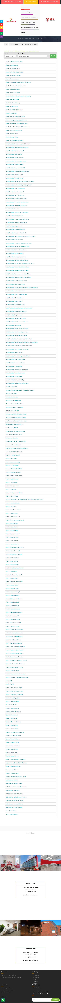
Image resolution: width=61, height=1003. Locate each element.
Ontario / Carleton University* (13, 619)
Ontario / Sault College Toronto (13, 640)
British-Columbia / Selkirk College (14, 154)
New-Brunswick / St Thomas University (15, 431)
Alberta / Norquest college (12, 79)
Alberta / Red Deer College (12, 99)
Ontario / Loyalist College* (12, 585)
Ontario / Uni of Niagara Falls (12, 698)
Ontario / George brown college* (14, 612)
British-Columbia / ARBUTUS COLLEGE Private (17, 212)
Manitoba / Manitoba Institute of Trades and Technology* (20, 390)
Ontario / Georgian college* (12, 565)
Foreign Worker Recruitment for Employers (11, 977)
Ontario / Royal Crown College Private (15, 547)
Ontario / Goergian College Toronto (14, 653)
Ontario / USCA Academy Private (14, 599)
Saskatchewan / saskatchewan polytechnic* (16, 797)
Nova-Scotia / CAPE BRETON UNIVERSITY (16, 441)
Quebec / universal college (12, 729)
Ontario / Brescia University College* (14, 568)
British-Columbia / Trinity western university (16, 205)
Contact (23, 32)
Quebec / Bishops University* (13, 746)
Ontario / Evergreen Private (12, 486)
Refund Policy (36, 977)
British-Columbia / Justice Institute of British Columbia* (19, 308)
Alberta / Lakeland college (12, 65)
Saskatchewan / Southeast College (14, 804)
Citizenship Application (7, 988)
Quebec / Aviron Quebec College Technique (16, 763)
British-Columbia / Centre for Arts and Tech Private (18, 277)
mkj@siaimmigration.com (31, 960)
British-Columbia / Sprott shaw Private (15, 188)
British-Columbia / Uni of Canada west (15, 195)
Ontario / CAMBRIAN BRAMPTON (14, 469)
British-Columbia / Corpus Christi (14, 226)
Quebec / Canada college (12, 725)
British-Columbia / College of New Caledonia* (17, 329)
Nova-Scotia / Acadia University (13, 445)
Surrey (34, 979)
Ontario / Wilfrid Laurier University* (14, 630)
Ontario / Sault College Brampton (14, 643)
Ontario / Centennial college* (13, 595)
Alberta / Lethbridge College (13, 69)
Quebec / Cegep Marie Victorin (13, 766)
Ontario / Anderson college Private (14, 493)
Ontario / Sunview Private (12, 513)
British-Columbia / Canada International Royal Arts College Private (22, 288)
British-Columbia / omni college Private (15, 291)
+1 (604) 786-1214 (31, 892)
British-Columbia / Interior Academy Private (16, 294)
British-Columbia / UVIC (11, 387)
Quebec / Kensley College (12, 753)
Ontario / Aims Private (11, 571)
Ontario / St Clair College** (12, 465)
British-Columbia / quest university (14, 353)
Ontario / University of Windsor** (14, 582)
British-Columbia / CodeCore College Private (16, 281)
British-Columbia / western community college (17, 270)
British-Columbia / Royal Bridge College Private (17, 349)
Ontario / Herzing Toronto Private (14, 476)
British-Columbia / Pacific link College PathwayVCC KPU (19, 185)
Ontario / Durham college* (12, 530)
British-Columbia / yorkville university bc (15, 229)
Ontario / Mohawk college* (12, 671)
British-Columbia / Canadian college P (15, 192)
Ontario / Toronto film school (13, 517)
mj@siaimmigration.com (31, 895)
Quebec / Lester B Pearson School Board (16, 777)
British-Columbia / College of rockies (14, 158)
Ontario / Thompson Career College (14, 695)
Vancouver (35, 981)
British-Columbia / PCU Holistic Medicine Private (17, 267)
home (5, 44)
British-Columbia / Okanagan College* (15, 151)
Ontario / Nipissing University (13, 602)
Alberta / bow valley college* (13, 93)
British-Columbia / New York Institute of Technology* (19, 339)
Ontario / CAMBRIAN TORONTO (13, 472)
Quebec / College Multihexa (12, 739)
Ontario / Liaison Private (11, 524)
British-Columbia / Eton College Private (15, 284)
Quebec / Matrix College (12, 715)
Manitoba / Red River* (11, 394)
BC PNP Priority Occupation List (9, 975)
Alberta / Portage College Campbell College (16, 120)
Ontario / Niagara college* (12, 561)
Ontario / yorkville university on (13, 510)
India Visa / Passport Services (8, 990)
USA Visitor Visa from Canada (39, 990)
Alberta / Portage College (12, 134)
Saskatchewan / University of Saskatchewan (16, 787)
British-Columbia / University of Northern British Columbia (20, 182)
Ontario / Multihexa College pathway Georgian (17, 677)
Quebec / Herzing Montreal (12, 708)
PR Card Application (37, 988)
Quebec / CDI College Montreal (13, 722)
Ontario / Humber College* (12, 578)
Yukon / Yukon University (12, 814)
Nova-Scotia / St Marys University (14, 452)
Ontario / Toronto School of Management (16, 674)
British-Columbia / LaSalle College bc (14, 175)
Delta (3, 994)
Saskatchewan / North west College (14, 801)
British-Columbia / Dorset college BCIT (15, 253)
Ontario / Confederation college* (14, 688)
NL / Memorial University (12, 438)
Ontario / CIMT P (10, 684)
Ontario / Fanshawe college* (12, 534)
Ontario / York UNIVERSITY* (12, 544)
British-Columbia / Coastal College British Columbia (18, 356)
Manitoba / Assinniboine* (12, 397)
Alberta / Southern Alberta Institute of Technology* (18, 82)
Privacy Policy (36, 975)
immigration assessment (49, 1)
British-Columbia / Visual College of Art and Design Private (20, 264)
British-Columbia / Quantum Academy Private (17, 322)
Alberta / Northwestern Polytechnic (14, 140)
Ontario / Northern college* (12, 558)
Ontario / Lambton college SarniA (14, 575)
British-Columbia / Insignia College (14, 315)
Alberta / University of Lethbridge (14, 130)
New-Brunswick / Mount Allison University (16, 421)
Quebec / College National (12, 756)
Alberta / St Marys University (13, 103)
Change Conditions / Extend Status (40, 992)
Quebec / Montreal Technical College (15, 732)
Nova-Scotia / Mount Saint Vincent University (17, 448)
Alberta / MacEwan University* (13, 89)
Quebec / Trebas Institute (12, 773)
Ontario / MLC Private (11, 506)
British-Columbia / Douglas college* (14, 366)
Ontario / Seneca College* (12, 527)
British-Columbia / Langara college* (14, 301)
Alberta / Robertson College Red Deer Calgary (17, 123)
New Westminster (6, 992)
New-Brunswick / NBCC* (12, 428)
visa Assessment (12, 1)
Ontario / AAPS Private (11, 482)
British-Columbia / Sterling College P (14, 298)
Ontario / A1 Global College (12, 701)
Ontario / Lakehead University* (13, 623)
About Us (27, 7)
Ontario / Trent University (12, 541)
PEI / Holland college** (11, 705)
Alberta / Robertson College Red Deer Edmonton (18, 127)
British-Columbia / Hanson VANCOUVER (15, 168)
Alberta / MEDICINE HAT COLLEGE (14, 62)
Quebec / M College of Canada (13, 736)
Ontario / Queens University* (13, 626)
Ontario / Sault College (11, 459)
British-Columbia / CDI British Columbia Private (17, 260)
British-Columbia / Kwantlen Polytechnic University (18, 144)
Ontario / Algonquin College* (13, 592)
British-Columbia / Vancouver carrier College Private (18, 274)
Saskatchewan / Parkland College (14, 783)
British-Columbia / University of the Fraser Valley (17, 246)
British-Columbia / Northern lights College (16, 161)
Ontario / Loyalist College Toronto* (14, 657)
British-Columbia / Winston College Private (16, 250)
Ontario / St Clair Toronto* (12, 479)
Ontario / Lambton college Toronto (14, 667)
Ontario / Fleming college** (12, 537)
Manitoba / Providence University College (16, 417)
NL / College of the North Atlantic (14, 435)
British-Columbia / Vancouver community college (17, 219)
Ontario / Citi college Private (13, 503)
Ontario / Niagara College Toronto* (14, 636)
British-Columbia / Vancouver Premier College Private (18, 243)
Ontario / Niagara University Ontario (14, 691)
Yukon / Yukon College (11, 811)
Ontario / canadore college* (12, 606)
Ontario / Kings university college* (14, 554)
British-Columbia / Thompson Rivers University (17, 147)
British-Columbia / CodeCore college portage (17, 332)
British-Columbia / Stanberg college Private (16, 223)
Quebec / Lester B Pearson (12, 770)
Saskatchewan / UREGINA (12, 780)
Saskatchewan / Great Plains (12, 790)
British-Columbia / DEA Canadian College (15, 359)
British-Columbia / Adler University (14, 240)
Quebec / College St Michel (12, 742)
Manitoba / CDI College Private (13, 400)
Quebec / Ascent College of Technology (15, 759)
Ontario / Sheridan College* (12, 588)
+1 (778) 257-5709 (31, 957)
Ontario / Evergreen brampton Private (15, 520)
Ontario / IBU (9, 681)
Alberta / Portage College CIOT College (15, 117)
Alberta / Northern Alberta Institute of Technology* (18, 96)
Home (22, 7)
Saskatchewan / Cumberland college (14, 794)
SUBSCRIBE (55, 999)
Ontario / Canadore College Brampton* (15, 647)
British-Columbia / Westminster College (15, 373)
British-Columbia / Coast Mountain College (16, 199)
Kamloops (35, 983)
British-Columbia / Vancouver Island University (17, 202)
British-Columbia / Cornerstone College (15, 363)
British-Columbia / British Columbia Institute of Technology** (21, 236)
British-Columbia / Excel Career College (15, 380)
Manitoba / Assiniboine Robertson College (16, 414)
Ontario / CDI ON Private (12, 496)
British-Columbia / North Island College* (15, 305)
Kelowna (4, 996)
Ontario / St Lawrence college (13, 462)
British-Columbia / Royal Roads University (16, 257)
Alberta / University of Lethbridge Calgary (16, 86)
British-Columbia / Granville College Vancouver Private (19, 346)
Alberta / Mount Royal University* (14, 110)
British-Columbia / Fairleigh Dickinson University (17, 171)
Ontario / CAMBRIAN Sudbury (13, 455)
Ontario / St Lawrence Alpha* (13, 609)
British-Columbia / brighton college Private (16, 233)
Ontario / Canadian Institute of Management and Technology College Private (24, 500)
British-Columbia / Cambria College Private (16, 318)
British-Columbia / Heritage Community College (17, 383)
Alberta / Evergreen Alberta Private (14, 72)
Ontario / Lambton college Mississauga (15, 664)
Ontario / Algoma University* (13, 551)
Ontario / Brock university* (12, 616)
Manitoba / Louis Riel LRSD (12, 411)
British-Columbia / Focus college (13, 325)
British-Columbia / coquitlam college (14, 216)
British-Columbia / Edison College (14, 376)
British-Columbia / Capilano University (15, 164)
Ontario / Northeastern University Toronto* (16, 660)
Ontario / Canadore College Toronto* (15, 650)
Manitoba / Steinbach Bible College (14, 407)
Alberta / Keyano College (12, 106)
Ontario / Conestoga (11, 489)
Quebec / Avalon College (12, 749)
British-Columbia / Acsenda (12, 209)
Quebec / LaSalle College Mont (13, 712)
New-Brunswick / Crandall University (14, 424)
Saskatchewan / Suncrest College (14, 807)
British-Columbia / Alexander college (14, 178)
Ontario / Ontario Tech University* (14, 633)
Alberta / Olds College (11, 113)
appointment (31, 1)
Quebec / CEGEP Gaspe (11, 718)
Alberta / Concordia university (13, 76)
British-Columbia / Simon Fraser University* (16, 311)
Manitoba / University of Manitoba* (14, 404)
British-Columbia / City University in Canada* (16, 335)
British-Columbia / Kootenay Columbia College (17, 370)
